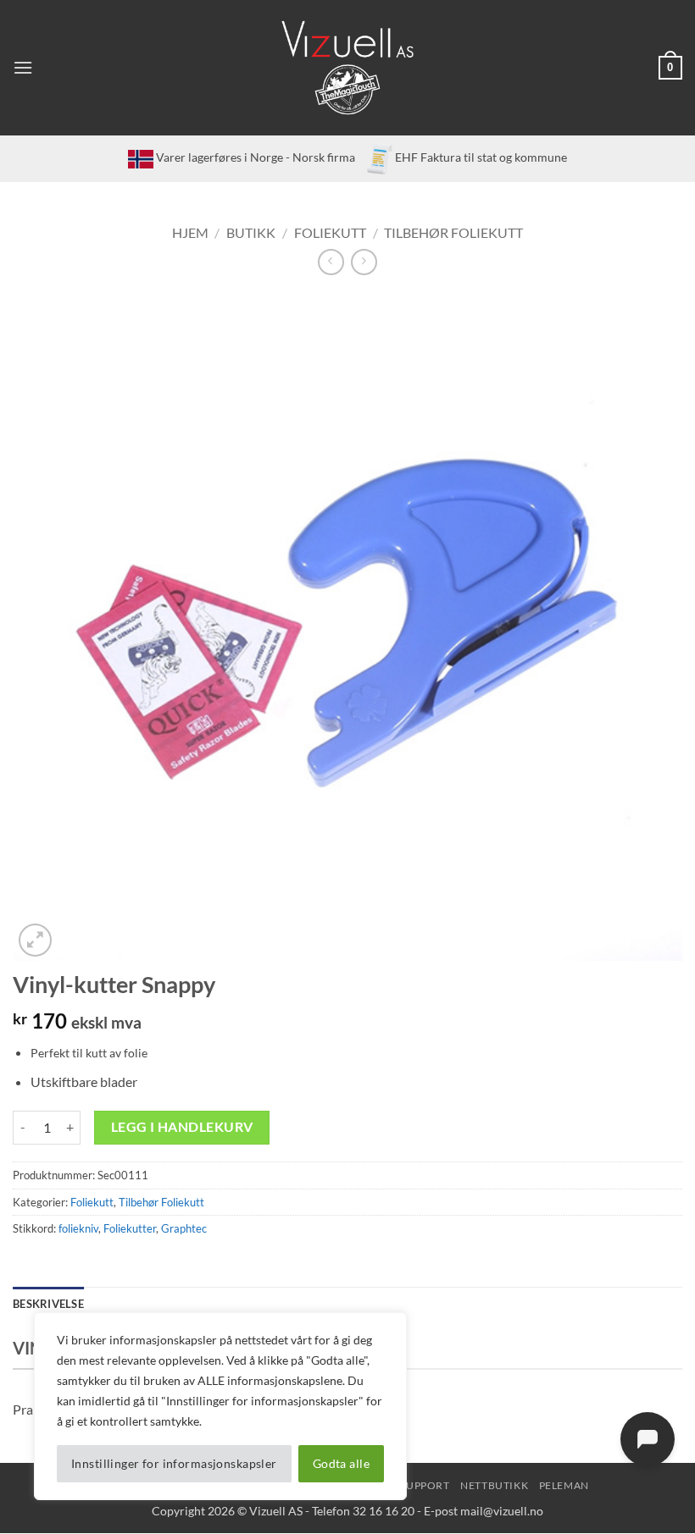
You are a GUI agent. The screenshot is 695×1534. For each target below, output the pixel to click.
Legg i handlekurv (182, 1126)
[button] (23, 67)
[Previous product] (364, 262)
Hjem (190, 232)
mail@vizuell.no (501, 1511)
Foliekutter (129, 1228)
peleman (564, 1485)
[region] (220, 1406)
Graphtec (184, 1228)
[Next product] (331, 262)
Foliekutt (330, 232)
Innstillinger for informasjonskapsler (174, 1463)
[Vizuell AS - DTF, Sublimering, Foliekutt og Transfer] (348, 68)
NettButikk (494, 1485)
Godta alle (341, 1463)
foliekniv (78, 1228)
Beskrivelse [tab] (48, 1304)
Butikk (250, 232)
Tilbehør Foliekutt (453, 232)
